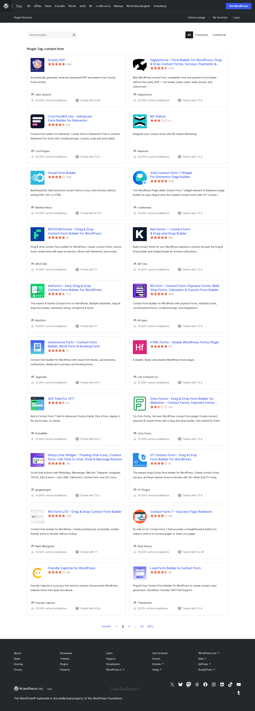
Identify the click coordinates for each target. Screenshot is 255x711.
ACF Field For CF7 (61, 398)
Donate (158, 664)
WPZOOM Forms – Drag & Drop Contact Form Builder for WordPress (74, 231)
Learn (109, 653)
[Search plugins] (73, 34)
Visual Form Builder (62, 173)
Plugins (64, 664)
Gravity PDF (56, 60)
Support (111, 658)
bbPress (204, 664)
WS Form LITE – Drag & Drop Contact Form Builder (85, 511)
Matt (202, 658)
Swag (157, 669)
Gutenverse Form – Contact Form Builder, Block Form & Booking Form (74, 344)
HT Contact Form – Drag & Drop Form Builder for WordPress (173, 457)
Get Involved (159, 653)
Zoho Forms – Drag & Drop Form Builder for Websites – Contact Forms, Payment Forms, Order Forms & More (182, 401)
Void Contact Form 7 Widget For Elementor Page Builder (171, 175)
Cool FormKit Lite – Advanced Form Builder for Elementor (70, 118)
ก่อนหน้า (106, 626)
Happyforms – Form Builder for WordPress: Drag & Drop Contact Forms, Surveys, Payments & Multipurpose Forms (186, 62)
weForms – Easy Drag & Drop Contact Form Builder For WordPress (75, 288)
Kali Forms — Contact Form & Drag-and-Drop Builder (170, 231)
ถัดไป (150, 626)
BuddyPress (206, 669)
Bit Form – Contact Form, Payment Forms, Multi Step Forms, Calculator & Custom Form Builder (184, 288)
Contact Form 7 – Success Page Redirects (181, 511)
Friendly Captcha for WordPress (71, 568)
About (17, 653)
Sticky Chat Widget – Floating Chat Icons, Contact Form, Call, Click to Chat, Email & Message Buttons (85, 457)
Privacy (18, 669)
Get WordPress (238, 6)
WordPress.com (208, 653)
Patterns (65, 669)
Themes (64, 658)
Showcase (66, 653)
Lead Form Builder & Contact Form (175, 568)
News (17, 658)
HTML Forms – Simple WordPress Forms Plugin (184, 342)
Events (156, 658)
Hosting (18, 664)
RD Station (158, 116)
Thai (49, 689)
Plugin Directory (23, 17)
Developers (113, 664)
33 (142, 626)
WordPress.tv (115, 669)
